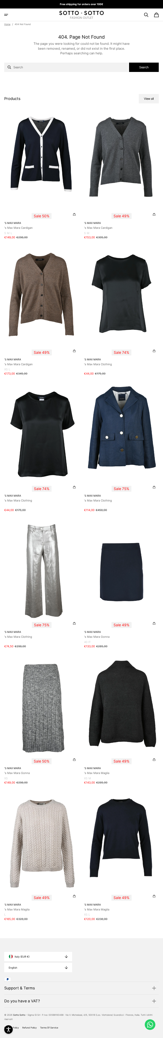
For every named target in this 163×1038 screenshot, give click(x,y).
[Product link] (41, 177)
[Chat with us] (150, 1024)
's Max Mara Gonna (97, 636)
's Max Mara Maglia (96, 773)
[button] (6, 15)
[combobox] (66, 67)
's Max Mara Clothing (98, 364)
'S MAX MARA (12, 223)
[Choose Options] (74, 214)
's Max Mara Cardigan (18, 227)
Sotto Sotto (19, 1015)
